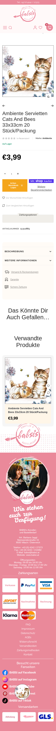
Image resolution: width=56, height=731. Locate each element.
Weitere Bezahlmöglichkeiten (41, 188)
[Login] (35, 27)
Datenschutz (28, 633)
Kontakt (28, 654)
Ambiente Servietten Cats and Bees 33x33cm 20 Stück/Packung (27, 410)
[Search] (10, 27)
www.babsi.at (32, 555)
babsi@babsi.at (31, 552)
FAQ (28, 624)
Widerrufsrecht (28, 641)
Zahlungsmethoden (28, 650)
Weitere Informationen (21, 260)
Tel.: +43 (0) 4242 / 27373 (28, 2)
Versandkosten (28, 645)
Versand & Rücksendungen (24, 272)
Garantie (14, 279)
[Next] (52, 106)
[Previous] (3, 106)
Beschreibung (14, 251)
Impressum (28, 628)
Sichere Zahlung (18, 287)
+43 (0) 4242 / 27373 (32, 547)
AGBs (28, 637)
